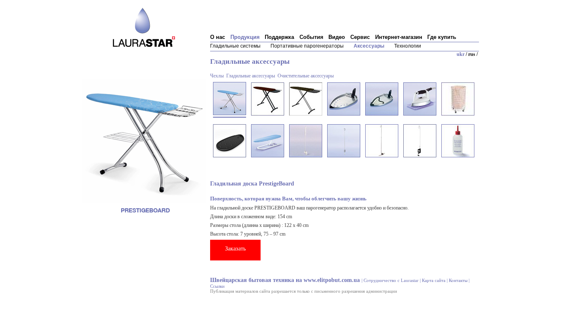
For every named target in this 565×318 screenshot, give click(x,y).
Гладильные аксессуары (250, 76)
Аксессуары (369, 46)
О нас (217, 37)
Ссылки (217, 286)
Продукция (245, 37)
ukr (460, 54)
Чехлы (217, 76)
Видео (336, 37)
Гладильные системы (235, 46)
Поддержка (279, 37)
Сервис (360, 37)
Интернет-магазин (398, 37)
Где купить (441, 37)
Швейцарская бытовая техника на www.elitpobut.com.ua (285, 280)
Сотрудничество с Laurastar (391, 280)
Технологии (407, 46)
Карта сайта (433, 280)
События (311, 37)
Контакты (458, 280)
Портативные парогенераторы (307, 46)
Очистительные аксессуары (306, 76)
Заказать (235, 248)
